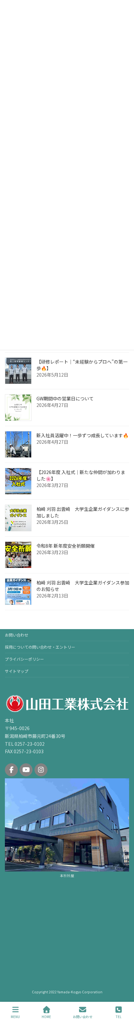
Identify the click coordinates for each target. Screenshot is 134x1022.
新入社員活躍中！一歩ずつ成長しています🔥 (82, 435)
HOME (46, 1016)
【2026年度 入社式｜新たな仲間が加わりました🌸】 (80, 475)
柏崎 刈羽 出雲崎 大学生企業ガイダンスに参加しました (82, 512)
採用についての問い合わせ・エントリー (40, 647)
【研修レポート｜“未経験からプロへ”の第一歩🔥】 (81, 364)
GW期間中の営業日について (65, 398)
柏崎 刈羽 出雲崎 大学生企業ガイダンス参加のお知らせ (82, 585)
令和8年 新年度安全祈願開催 (65, 545)
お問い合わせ (16, 635)
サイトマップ (16, 671)
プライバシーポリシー (24, 659)
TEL (118, 1016)
